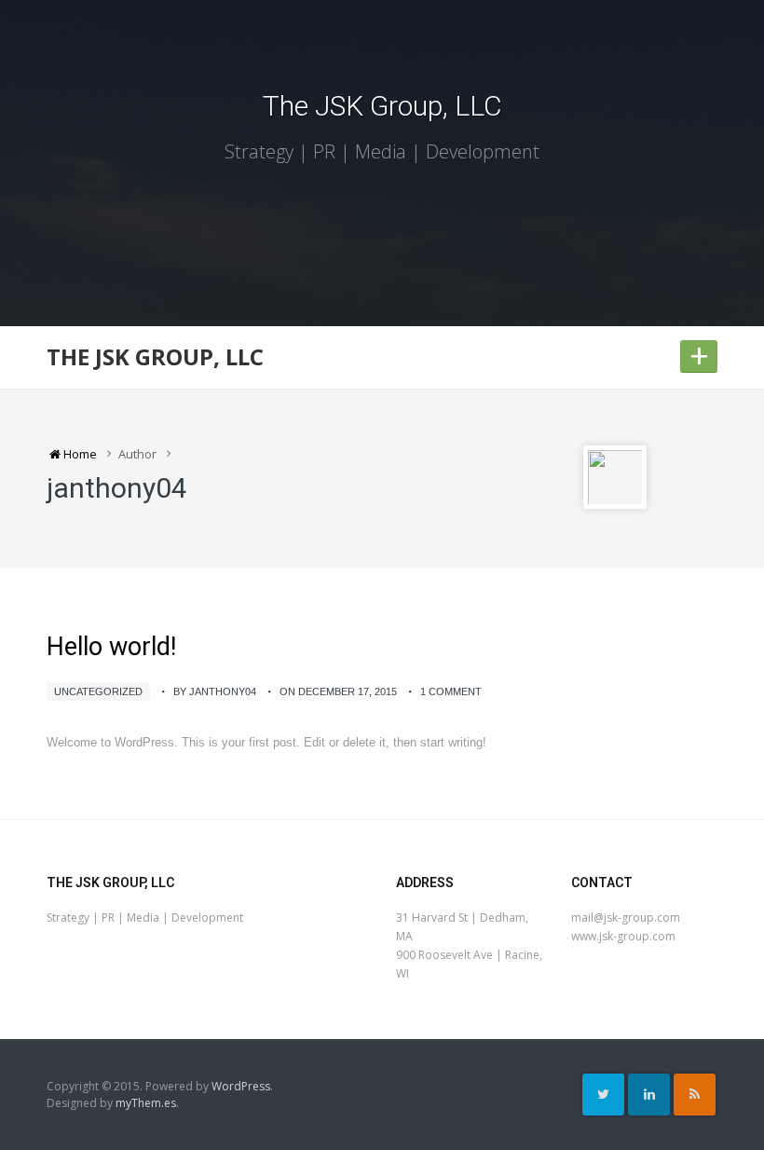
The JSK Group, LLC (382, 105)
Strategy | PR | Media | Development (382, 151)
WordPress (240, 1086)
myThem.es (146, 1103)
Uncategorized (98, 691)
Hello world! (111, 647)
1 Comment (451, 691)
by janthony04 (214, 691)
